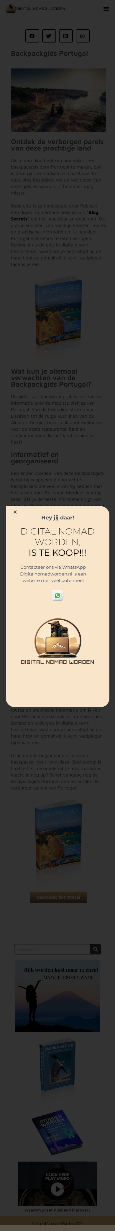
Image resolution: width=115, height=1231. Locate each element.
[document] (57, 615)
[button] (15, 512)
